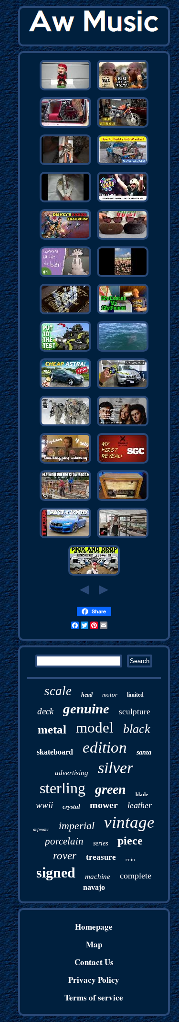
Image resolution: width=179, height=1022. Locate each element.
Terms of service (93, 997)
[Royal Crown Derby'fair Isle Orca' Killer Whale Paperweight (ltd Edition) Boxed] (122, 350)
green (110, 789)
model (95, 727)
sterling (62, 788)
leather (139, 805)
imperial (77, 826)
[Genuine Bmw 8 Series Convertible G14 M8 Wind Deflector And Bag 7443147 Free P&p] (65, 537)
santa (144, 752)
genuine (86, 708)
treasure (101, 857)
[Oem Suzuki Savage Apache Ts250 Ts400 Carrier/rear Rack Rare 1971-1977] (122, 127)
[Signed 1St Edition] (122, 462)
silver (115, 768)
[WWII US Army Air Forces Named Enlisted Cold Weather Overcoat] (65, 425)
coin (130, 859)
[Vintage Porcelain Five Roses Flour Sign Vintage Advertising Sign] (65, 313)
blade (142, 794)
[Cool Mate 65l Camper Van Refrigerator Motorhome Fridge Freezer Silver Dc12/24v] (122, 313)
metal (52, 729)
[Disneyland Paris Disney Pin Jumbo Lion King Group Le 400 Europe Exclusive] (65, 462)
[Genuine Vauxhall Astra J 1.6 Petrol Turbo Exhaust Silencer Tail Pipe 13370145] (65, 388)
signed (55, 872)
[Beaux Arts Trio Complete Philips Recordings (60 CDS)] (122, 425)
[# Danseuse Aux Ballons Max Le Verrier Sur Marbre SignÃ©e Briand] (65, 276)
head (87, 694)
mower (104, 805)
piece (130, 840)
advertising (71, 773)
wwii (44, 805)
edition (105, 747)
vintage (129, 822)
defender (41, 829)
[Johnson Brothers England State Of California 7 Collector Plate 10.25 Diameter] (122, 537)
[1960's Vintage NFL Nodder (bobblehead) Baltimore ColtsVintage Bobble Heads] (65, 89)
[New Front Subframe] (65, 500)
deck (45, 711)
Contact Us (94, 962)
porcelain (64, 841)
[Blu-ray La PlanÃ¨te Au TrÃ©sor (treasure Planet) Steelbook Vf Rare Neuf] (65, 238)
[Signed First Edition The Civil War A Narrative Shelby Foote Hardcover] (122, 89)
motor (109, 694)
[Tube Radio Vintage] (122, 500)
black (136, 729)
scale (58, 691)
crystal (71, 806)
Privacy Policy (93, 980)
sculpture (134, 711)
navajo (94, 887)
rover (64, 856)
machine (97, 876)
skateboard (55, 752)
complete (135, 875)
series (100, 843)
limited (135, 694)
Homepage (94, 927)
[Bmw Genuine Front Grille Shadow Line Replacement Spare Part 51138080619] (122, 388)
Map (94, 944)
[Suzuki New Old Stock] (94, 574)
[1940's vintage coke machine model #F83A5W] (65, 127)
